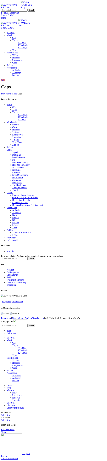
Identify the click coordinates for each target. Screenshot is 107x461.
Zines (14, 227)
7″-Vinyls (22, 42)
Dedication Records (21, 200)
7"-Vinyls (22, 119)
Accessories (12, 207)
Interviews (16, 395)
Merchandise (12, 94)
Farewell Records (20, 202)
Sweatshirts (17, 137)
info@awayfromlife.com (12, 301)
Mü (13, 160)
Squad (15, 152)
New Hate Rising (20, 162)
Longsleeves (17, 60)
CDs (14, 37)
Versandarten (12, 275)
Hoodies (16, 58)
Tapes (14, 50)
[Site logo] (11, 7)
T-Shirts (15, 55)
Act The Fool (18, 167)
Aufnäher (16, 73)
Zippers (15, 145)
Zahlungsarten (13, 272)
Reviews (16, 398)
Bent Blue (16, 155)
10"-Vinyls (22, 114)
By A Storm (17, 177)
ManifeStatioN (18, 157)
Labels (10, 192)
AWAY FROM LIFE (21, 232)
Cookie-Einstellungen (34, 318)
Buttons (15, 75)
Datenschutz (17, 318)
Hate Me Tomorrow (21, 165)
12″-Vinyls (22, 47)
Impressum (11, 285)
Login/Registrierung (15, 408)
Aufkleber (16, 70)
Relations (16, 172)
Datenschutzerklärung (16, 282)
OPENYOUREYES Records (25, 197)
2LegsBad (16, 180)
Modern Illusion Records (23, 195)
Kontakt (10, 270)
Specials (16, 400)
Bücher (15, 220)
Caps (14, 63)
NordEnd (16, 170)
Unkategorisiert (13, 240)
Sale (3, 80)
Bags (14, 215)
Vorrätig (10, 251)
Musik (9, 104)
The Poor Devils (19, 187)
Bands (9, 150)
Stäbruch (16, 235)
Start (3, 94)
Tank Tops (17, 142)
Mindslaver (17, 182)
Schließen (5, 415)
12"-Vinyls (22, 117)
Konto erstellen (7, 429)
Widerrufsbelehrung (15, 280)
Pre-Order (11, 237)
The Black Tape (19, 185)
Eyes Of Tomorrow (20, 175)
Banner (15, 217)
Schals (15, 225)
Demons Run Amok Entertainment (27, 205)
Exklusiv (10, 230)
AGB (9, 277)
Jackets (15, 132)
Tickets (10, 147)
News (14, 393)
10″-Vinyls (22, 45)
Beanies (15, 124)
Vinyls (15, 40)
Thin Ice (16, 190)
